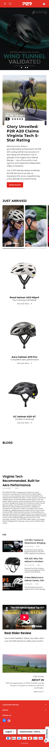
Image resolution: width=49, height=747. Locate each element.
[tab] (21, 67)
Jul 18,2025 (28, 584)
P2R (16, 488)
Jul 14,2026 (7, 488)
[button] (5, 3)
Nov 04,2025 (29, 565)
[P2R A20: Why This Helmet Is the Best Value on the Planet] (13, 564)
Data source (15, 185)
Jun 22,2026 (28, 546)
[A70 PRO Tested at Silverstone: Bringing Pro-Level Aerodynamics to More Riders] (13, 546)
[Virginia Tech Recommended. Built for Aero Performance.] (24, 459)
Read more (38, 692)
